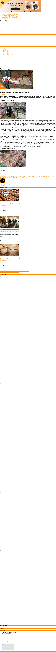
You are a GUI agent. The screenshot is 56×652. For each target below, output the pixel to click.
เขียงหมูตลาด (22, 177)
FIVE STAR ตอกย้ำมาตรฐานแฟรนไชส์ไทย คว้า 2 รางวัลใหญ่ (10, 16)
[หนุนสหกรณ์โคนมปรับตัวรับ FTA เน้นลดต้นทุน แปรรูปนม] (28, 222)
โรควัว (7, 57)
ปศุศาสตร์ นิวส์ (34, 176)
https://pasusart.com (2, 185)
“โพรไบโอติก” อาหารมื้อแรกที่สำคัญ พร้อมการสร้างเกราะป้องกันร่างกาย (12, 258)
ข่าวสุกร (23, 176)
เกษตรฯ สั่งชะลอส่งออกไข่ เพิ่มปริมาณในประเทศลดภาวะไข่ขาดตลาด (11, 203)
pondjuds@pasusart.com (7, 633)
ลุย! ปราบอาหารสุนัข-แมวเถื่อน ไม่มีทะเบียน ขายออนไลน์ (10, 17)
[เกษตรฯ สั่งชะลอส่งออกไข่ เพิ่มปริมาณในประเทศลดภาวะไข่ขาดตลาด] (28, 195)
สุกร (12, 177)
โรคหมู (8, 58)
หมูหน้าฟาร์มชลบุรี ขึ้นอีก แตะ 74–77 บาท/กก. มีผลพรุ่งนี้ (10, 18)
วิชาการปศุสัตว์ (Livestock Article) (8, 54)
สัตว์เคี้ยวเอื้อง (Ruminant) (6, 51)
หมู (13, 177)
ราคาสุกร (43, 176)
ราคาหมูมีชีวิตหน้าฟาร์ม (49, 176)
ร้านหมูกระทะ (9, 177)
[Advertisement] (28, 27)
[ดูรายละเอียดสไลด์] (26, 409)
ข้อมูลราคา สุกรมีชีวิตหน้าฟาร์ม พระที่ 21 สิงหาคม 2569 (10, 14)
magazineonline (4, 176)
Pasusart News (8, 94)
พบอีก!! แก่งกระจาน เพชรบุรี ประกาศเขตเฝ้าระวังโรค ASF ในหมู (9, 272)
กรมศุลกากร (12, 176)
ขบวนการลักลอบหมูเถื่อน (17, 176)
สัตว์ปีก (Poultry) (5, 50)
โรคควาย (8, 56)
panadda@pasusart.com (7, 635)
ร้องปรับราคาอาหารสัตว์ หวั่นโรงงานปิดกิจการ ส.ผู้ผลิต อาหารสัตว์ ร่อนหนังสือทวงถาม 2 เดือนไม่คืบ (14, 271)
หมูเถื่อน (15, 177)
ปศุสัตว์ (37, 176)
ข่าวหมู (25, 176)
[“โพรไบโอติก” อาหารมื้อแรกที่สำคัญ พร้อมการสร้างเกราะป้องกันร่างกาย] (28, 250)
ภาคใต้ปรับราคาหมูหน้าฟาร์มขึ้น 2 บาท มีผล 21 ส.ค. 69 (9, 15)
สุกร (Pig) (4, 49)
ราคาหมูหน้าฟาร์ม (4, 177)
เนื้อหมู (26, 177)
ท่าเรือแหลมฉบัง (29, 176)
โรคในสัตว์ (6, 55)
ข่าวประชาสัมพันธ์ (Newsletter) (7, 52)
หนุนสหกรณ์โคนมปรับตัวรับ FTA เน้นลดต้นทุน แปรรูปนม (9, 231)
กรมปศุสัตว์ (8, 176)
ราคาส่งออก (40, 176)
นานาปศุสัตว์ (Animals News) (7, 53)
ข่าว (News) (3, 48)
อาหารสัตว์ (18, 177)
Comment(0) (11, 94)
